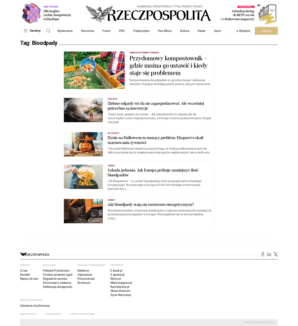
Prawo (106, 30)
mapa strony (28, 314)
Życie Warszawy (120, 295)
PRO (122, 30)
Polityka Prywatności (56, 270)
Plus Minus (165, 30)
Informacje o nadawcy (57, 282)
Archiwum (84, 282)
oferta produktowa (82, 314)
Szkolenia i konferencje (35, 305)
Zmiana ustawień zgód (57, 274)
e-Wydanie (243, 30)
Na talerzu (114, 133)
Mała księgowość (121, 282)
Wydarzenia (65, 30)
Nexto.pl (115, 278)
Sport (217, 30)
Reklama (83, 270)
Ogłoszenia (84, 274)
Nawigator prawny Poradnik (144, 53)
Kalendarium (53, 314)
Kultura (184, 30)
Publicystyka (141, 30)
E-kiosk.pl (116, 270)
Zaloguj (266, 30)
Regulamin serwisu (55, 278)
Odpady (111, 166)
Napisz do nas (29, 278)
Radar (202, 30)
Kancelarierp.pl (119, 286)
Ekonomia (87, 30)
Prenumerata (86, 278)
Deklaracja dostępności (57, 286)
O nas (23, 270)
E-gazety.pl (117, 274)
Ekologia (112, 99)
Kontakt (25, 274)
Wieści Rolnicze (120, 291)
